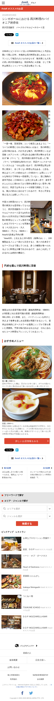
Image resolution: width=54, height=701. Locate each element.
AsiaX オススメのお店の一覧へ (28, 43)
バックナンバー (27, 646)
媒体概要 (14, 660)
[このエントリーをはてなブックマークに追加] (17, 34)
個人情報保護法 (13, 675)
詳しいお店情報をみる (26, 441)
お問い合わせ (13, 667)
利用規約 (13, 679)
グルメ (33, 3)
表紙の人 (27, 653)
